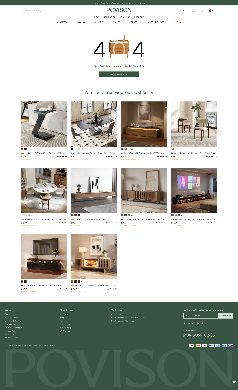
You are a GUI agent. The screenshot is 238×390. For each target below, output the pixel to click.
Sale (178, 22)
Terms (41, 345)
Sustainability (65, 324)
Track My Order (11, 317)
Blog (62, 317)
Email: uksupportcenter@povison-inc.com (128, 317)
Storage (62, 22)
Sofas (117, 22)
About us (125, 17)
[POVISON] (192, 335)
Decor (134, 22)
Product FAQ (10, 334)
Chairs (99, 22)
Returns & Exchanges (13, 327)
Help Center (116, 314)
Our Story (64, 314)
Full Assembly (65, 327)
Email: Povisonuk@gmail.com (123, 321)
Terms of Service (11, 337)
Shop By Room (157, 22)
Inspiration (109, 17)
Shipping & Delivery (13, 321)
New (96, 17)
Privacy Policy (10, 331)
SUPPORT (139, 17)
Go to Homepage (119, 74)
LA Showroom (66, 331)
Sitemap (52, 345)
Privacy (46, 345)
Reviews (63, 321)
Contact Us (9, 314)
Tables (81, 22)
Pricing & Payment (12, 324)
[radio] (57, 156)
